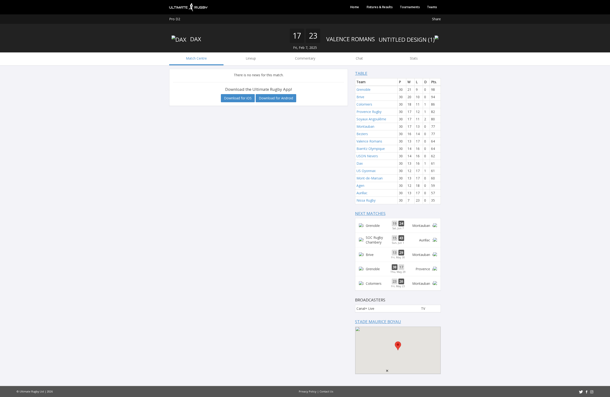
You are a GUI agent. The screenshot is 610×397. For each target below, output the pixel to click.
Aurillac (361, 193)
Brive (360, 97)
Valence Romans (351, 39)
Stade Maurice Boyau (378, 321)
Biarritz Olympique (370, 148)
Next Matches (370, 213)
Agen (360, 185)
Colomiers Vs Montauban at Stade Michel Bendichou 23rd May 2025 (398, 283)
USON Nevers (367, 156)
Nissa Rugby (366, 200)
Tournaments (410, 7)
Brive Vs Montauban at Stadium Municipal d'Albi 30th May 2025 (398, 254)
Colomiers (364, 104)
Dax (195, 39)
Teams (432, 7)
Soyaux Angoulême (371, 119)
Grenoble (363, 89)
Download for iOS (238, 98)
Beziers (362, 134)
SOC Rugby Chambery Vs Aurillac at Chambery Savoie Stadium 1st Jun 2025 (398, 240)
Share (436, 19)
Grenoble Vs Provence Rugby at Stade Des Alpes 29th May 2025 (398, 269)
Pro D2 (174, 19)
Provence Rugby (368, 111)
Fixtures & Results (380, 7)
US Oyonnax (366, 170)
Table (361, 73)
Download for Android (276, 98)
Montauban (365, 126)
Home (354, 7)
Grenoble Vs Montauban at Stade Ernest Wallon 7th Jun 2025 (398, 225)
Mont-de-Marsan (369, 178)
